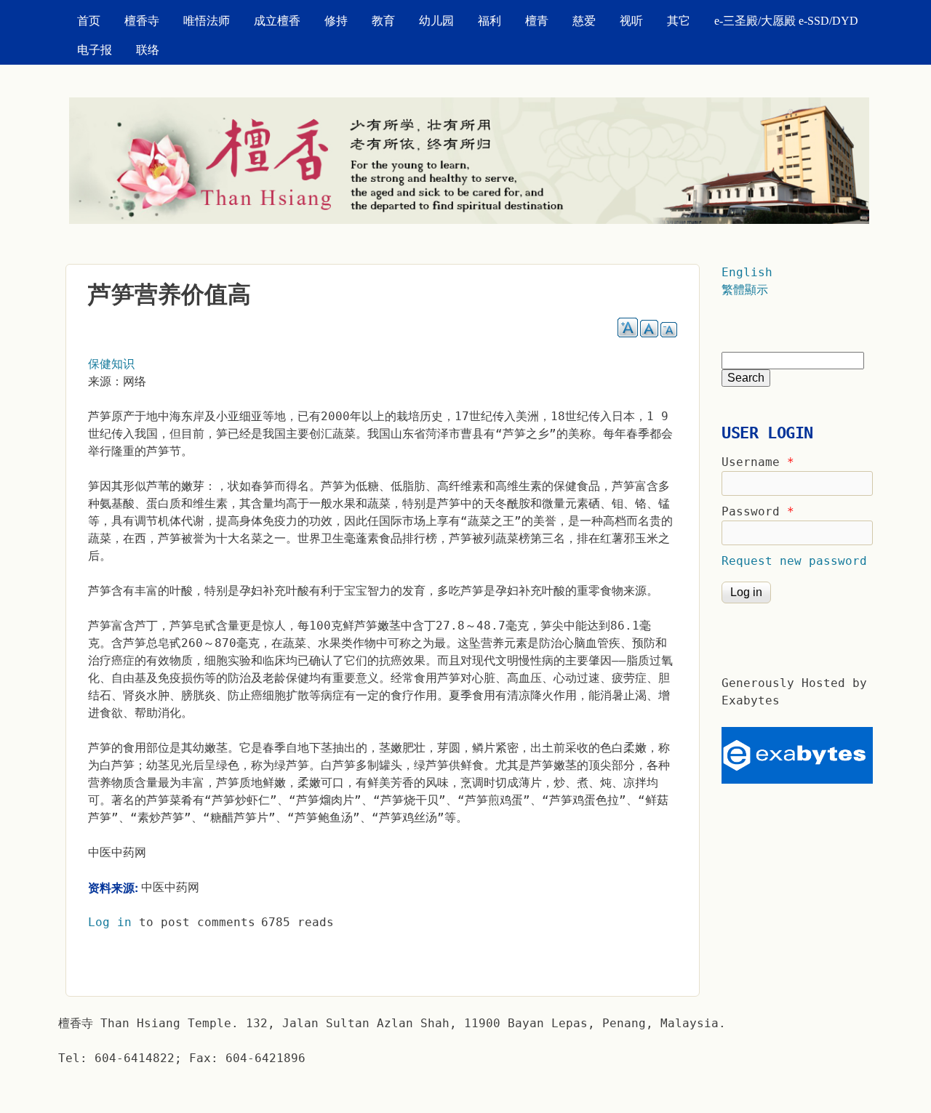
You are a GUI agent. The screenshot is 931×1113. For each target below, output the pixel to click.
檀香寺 (141, 21)
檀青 (536, 21)
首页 (88, 21)
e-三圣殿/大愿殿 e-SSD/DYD (786, 21)
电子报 (94, 50)
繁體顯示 (745, 290)
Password (758, 511)
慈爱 (584, 21)
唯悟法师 (206, 21)
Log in (110, 922)
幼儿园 (436, 21)
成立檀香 (277, 21)
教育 (383, 21)
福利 (489, 21)
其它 (678, 21)
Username (758, 462)
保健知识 (111, 364)
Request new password (794, 561)
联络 (147, 50)
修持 (336, 21)
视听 (631, 21)
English (747, 272)
